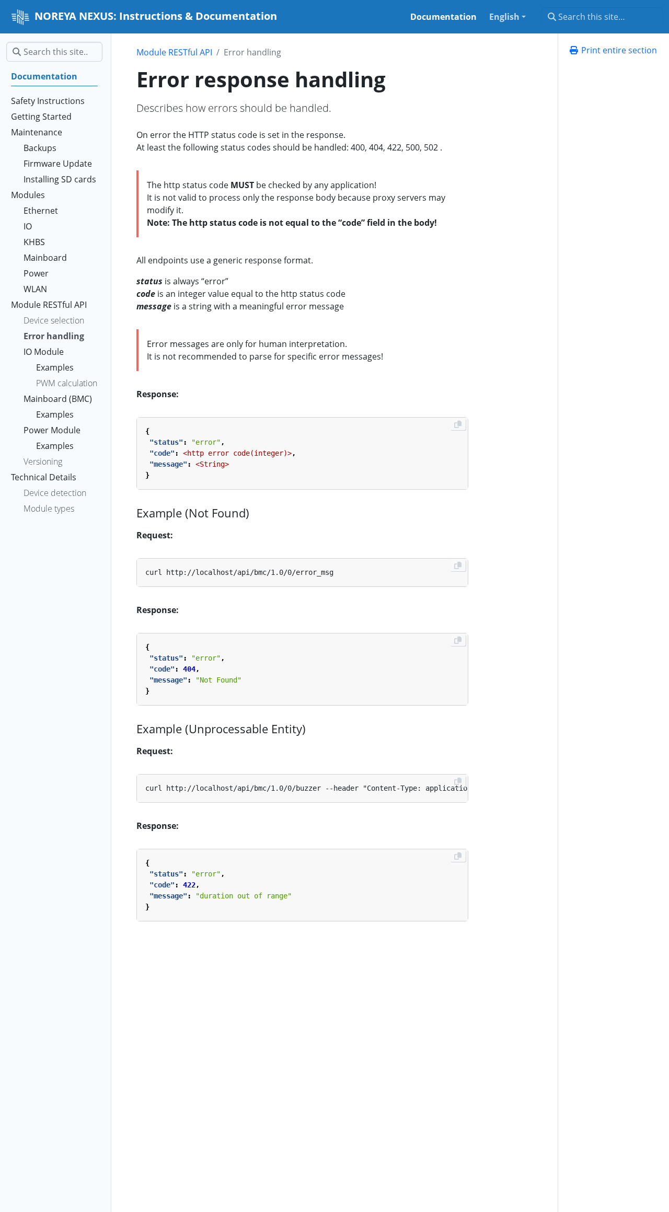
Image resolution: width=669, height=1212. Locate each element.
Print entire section (618, 50)
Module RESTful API (174, 52)
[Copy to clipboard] (458, 424)
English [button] (504, 16)
